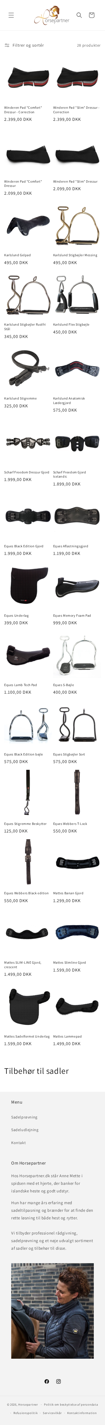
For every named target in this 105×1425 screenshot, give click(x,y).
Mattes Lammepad (67, 1036)
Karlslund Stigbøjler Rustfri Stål (25, 326)
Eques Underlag (16, 615)
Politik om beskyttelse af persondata (71, 1404)
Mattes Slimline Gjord (70, 962)
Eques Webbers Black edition (26, 893)
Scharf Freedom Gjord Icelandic (69, 474)
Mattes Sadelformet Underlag (27, 1036)
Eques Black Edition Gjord (24, 546)
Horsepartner (28, 1404)
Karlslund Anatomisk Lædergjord (69, 400)
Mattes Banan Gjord (68, 893)
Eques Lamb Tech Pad (20, 685)
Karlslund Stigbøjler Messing (75, 255)
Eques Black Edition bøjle (23, 754)
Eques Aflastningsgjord (70, 546)
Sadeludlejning (24, 1129)
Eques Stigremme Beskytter (25, 824)
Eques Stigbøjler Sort (69, 754)
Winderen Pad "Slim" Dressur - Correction (76, 109)
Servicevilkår (52, 1413)
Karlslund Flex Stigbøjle (71, 324)
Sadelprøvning (24, 1117)
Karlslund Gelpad (17, 255)
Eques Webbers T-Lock (70, 824)
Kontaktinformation (82, 1413)
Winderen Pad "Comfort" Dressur (23, 183)
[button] (11, 15)
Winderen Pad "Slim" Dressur (75, 181)
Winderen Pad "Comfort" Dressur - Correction (23, 109)
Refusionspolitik (25, 1413)
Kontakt (18, 1142)
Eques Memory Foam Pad (72, 615)
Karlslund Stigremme (20, 398)
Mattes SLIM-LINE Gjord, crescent (22, 964)
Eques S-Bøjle (63, 685)
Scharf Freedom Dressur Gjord (27, 472)
